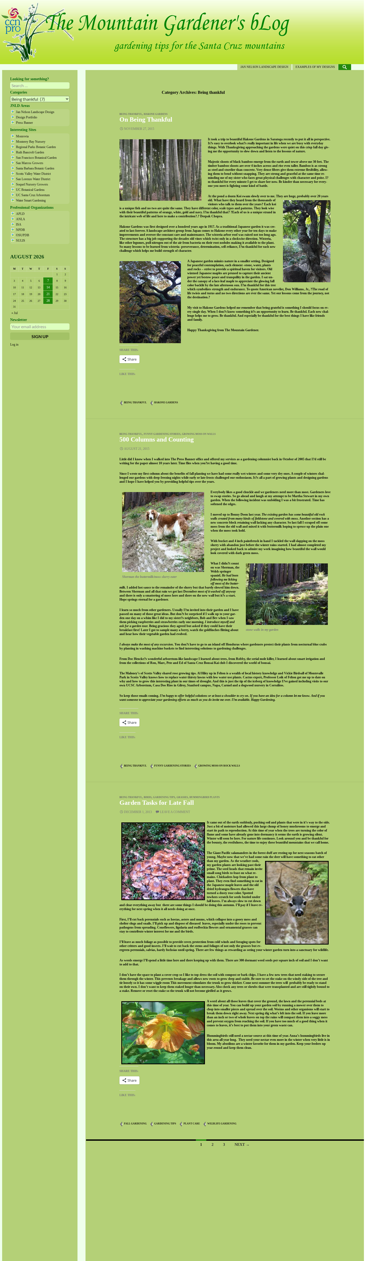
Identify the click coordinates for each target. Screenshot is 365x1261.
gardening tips (164, 797)
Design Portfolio (26, 117)
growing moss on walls (199, 434)
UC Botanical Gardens (30, 190)
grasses (182, 797)
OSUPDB (22, 235)
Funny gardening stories (162, 434)
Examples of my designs (315, 66)
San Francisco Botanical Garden (36, 158)
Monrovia (22, 136)
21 (48, 294)
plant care (192, 1123)
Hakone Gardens (156, 114)
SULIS (20, 240)
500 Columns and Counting (156, 439)
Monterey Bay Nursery (30, 142)
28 (48, 301)
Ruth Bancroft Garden (30, 152)
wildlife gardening (221, 1123)
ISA (18, 224)
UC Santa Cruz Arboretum (33, 195)
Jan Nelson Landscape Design (264, 66)
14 (48, 287)
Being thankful (130, 114)
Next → (242, 1145)
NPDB (20, 230)
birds (148, 797)
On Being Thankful (145, 119)
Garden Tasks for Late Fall (156, 802)
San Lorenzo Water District (33, 179)
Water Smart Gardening (31, 200)
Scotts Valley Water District (33, 174)
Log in (14, 344)
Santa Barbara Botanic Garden (35, 168)
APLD (20, 214)
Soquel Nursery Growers (32, 184)
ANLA (20, 219)
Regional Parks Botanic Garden (36, 147)
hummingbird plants (204, 797)
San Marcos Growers (29, 163)
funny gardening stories (172, 765)
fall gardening (135, 1123)
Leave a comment (175, 812)
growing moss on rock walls (219, 765)
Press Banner (24, 123)
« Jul (14, 313)
